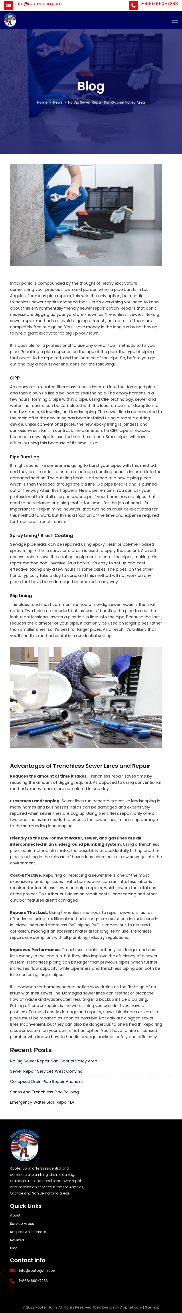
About (15, 1215)
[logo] (10, 20)
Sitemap (152, 1307)
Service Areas (22, 1223)
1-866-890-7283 (33, 1280)
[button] (175, 20)
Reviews (17, 1240)
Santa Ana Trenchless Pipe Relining (44, 1092)
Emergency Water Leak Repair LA (42, 1102)
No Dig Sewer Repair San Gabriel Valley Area (53, 1061)
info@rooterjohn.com (37, 1270)
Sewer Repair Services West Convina (46, 1071)
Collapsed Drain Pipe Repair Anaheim (46, 1081)
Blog (14, 1248)
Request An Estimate (28, 1231)
